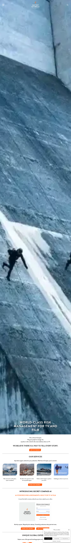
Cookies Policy (54, 541)
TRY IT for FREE (42, 528)
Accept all (48, 538)
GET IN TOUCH (35, 450)
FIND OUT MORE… (35, 485)
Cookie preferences (65, 538)
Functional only (56, 538)
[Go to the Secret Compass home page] (35, 5)
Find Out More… (28, 528)
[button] (68, 529)
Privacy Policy (59, 541)
